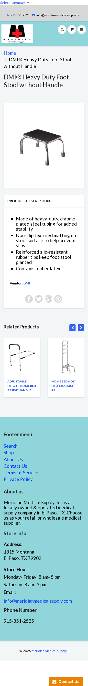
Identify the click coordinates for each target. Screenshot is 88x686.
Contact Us (15, 466)
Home (10, 53)
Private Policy (18, 479)
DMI (26, 283)
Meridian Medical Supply (49, 651)
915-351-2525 (20, 15)
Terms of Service (21, 472)
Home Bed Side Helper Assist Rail (63, 386)
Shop (9, 452)
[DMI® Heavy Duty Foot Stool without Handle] (44, 145)
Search (11, 446)
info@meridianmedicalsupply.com (58, 15)
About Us (13, 459)
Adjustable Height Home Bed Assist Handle (21, 386)
